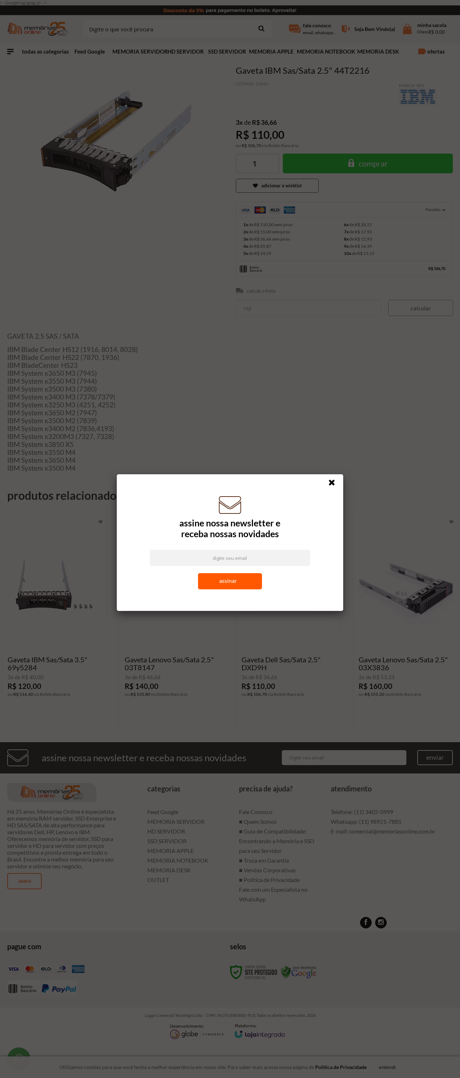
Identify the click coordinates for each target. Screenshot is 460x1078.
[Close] (334, 486)
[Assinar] (230, 583)
